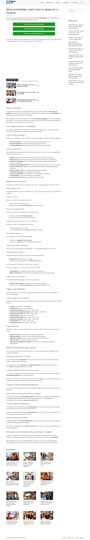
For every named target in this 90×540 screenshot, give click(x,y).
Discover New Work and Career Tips (34, 33)
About (76, 537)
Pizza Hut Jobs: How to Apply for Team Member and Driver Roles (75, 76)
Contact (82, 537)
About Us (57, 2)
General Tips (49, 2)
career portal (25, 203)
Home (41, 2)
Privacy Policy (74, 2)
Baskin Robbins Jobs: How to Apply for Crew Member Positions (76, 82)
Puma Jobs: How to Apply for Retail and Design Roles (76, 69)
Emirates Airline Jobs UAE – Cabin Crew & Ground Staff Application (76, 50)
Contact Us (65, 2)
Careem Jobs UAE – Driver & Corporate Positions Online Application (76, 32)
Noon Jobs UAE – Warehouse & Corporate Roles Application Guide (75, 43)
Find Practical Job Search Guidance (34, 29)
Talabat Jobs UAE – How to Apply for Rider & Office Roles (76, 56)
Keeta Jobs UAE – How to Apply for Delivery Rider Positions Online (76, 26)
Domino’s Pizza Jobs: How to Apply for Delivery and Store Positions (76, 63)
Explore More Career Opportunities (34, 24)
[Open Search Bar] (82, 2)
